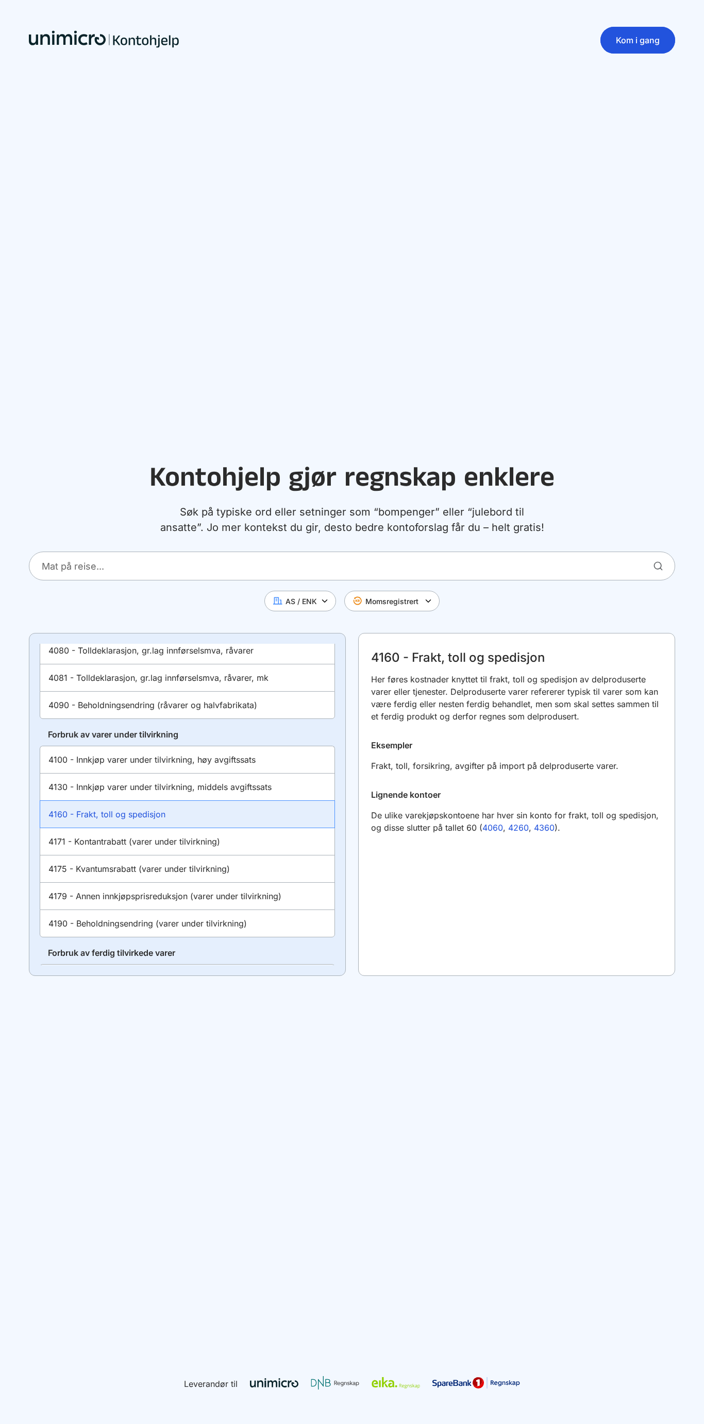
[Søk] (658, 565)
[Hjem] (104, 40)
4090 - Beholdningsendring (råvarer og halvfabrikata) (152, 705)
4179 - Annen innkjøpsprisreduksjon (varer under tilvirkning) (164, 896)
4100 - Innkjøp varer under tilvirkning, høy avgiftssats (152, 759)
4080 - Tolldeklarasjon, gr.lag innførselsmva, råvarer (151, 650)
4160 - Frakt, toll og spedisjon (106, 814)
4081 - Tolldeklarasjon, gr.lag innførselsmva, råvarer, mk (158, 678)
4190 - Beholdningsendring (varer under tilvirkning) (147, 923)
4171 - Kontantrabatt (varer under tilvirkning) (134, 841)
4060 (492, 827)
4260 (518, 827)
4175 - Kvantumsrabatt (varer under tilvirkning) (139, 869)
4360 (544, 827)
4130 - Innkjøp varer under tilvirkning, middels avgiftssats (160, 787)
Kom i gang (638, 40)
